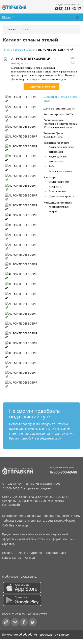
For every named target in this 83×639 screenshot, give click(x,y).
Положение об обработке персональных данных (35, 634)
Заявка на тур (11, 557)
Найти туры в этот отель (41, 86)
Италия (19, 50)
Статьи (30, 557)
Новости (7, 553)
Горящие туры (56, 553)
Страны (8, 50)
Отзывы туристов (30, 553)
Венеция (30, 50)
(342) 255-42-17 (68, 8)
